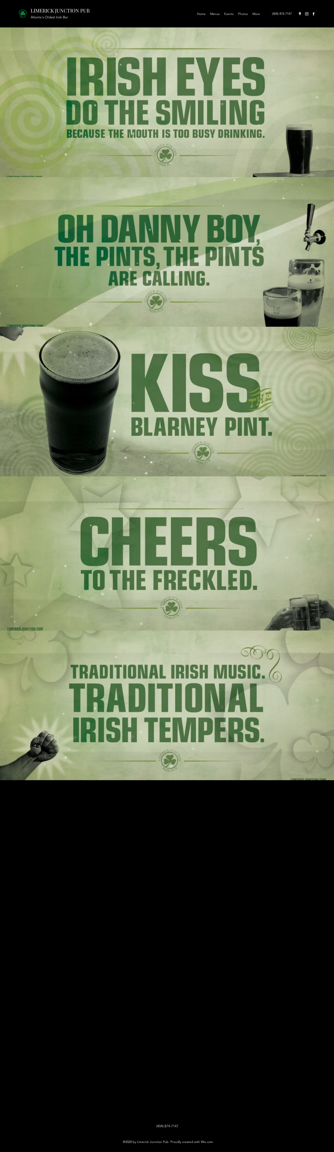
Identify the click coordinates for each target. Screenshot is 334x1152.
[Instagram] (306, 14)
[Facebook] (313, 14)
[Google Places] (300, 14)
